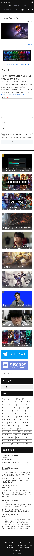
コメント (5, 97)
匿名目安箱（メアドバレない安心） (17, 94)
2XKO (24, 5)
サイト (3, 128)
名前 (2, 116)
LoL (9, 5)
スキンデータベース (26, 10)
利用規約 (9, 545)
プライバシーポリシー (25, 542)
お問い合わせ (9, 547)
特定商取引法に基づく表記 (25, 545)
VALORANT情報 (24, 547)
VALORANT (16, 5)
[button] (30, 374)
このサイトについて (9, 542)
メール (3, 122)
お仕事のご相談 (17, 550)
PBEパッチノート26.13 (11, 10)
